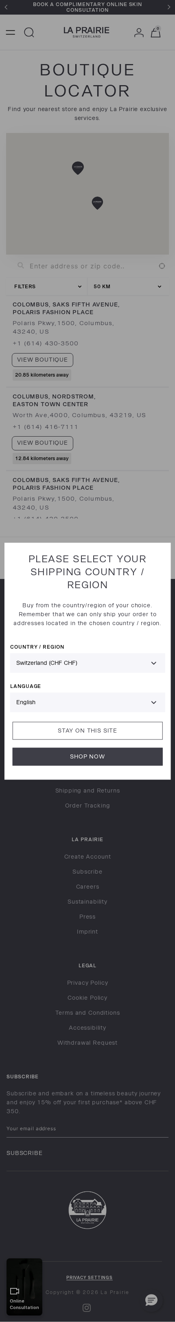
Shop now (87, 756)
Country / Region (37, 646)
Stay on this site (87, 730)
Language (26, 686)
